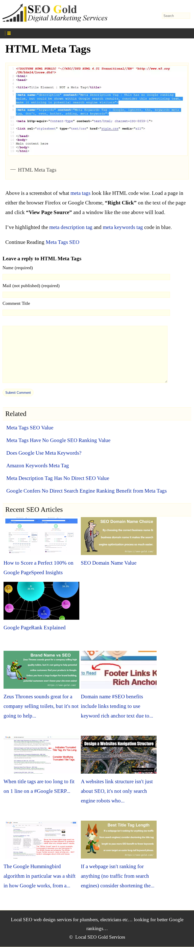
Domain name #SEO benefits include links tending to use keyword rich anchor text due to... (117, 706)
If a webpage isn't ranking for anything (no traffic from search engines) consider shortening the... (117, 876)
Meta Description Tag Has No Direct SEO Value (57, 478)
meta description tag (70, 227)
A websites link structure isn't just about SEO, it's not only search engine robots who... (117, 791)
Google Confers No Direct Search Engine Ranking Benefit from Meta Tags (86, 491)
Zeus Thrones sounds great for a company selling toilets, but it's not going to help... (41, 706)
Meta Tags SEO (62, 242)
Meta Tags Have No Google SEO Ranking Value (58, 440)
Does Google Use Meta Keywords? (43, 453)
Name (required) (18, 267)
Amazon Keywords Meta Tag (37, 466)
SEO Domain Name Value (108, 563)
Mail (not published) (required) (31, 285)
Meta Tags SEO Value (29, 428)
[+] (52, 33)
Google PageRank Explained (35, 628)
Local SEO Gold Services (100, 937)
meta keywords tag (123, 227)
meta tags (80, 193)
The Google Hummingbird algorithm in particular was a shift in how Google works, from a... (40, 876)
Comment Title (16, 303)
